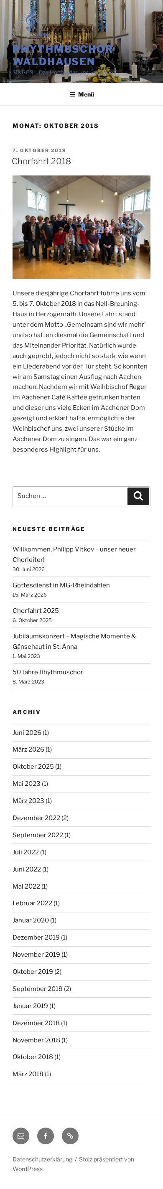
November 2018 (36, 1040)
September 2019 (38, 989)
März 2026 (28, 749)
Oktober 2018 (33, 1057)
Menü (86, 94)
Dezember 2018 (36, 1023)
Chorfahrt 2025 (36, 611)
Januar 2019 (30, 1006)
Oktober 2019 (33, 972)
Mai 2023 (27, 784)
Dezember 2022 (36, 818)
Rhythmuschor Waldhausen (63, 55)
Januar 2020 (31, 920)
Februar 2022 (32, 903)
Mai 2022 (26, 886)
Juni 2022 (27, 869)
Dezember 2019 (36, 937)
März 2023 (28, 801)
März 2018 (28, 1074)
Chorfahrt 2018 (41, 161)
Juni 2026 (27, 733)
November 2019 (36, 954)
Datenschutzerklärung (42, 1159)
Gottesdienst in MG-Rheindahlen (61, 585)
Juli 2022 (26, 852)
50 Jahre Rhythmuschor (48, 672)
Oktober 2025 (33, 766)
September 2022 (38, 835)
